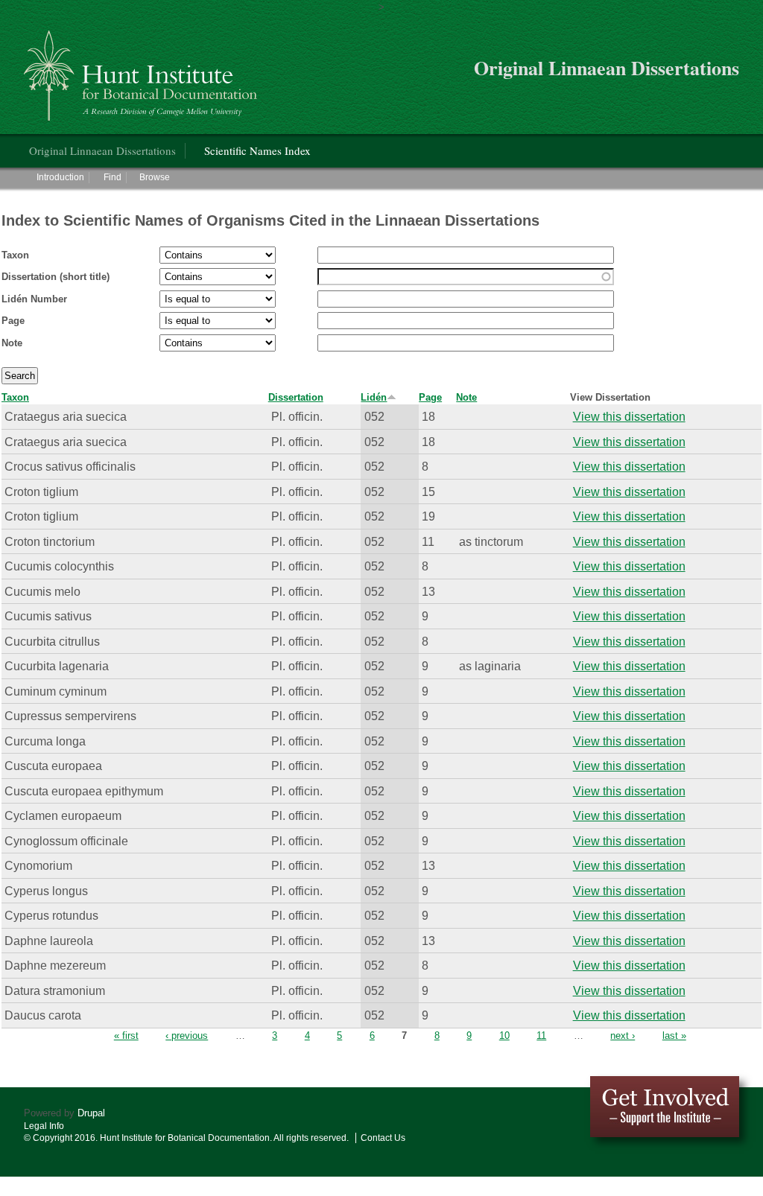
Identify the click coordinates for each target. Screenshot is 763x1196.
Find (112, 177)
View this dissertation (629, 416)
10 (504, 1035)
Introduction (60, 177)
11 (541, 1035)
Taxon (15, 255)
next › (622, 1035)
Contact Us (383, 1138)
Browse (154, 177)
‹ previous (186, 1035)
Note (11, 343)
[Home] (143, 70)
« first (126, 1035)
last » (674, 1035)
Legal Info (44, 1126)
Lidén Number (34, 299)
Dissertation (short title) (55, 276)
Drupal (91, 1113)
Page (13, 320)
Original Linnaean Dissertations (102, 150)
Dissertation (295, 397)
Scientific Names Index (257, 150)
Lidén (374, 397)
